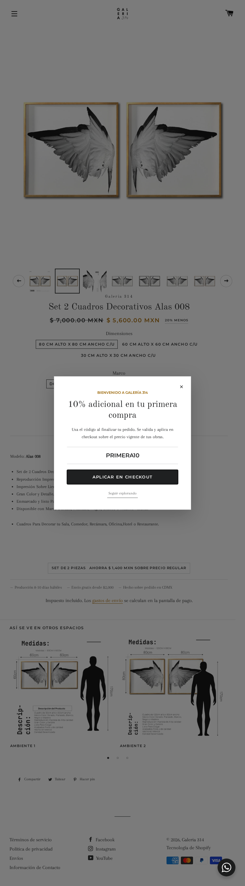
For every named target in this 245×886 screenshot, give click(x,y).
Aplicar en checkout (123, 476)
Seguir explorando (122, 493)
